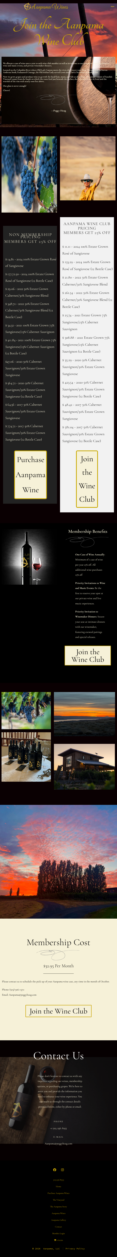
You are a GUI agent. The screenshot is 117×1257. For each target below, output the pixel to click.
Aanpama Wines (59, 1213)
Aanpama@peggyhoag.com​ (22, 994)
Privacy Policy (75, 1248)
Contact (58, 1226)
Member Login (58, 1233)
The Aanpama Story (58, 1206)
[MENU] (112, 6)
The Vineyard (58, 1200)
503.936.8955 (58, 1179)
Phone (58, 1121)
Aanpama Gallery (58, 1220)
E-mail (58, 1137)
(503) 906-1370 (17, 989)
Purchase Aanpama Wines (58, 1193)
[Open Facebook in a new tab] (55, 1170)
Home (58, 1186)
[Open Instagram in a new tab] (62, 1170)
